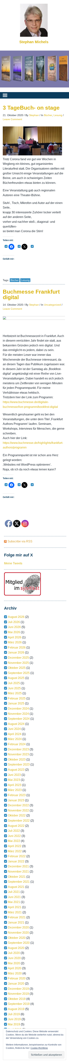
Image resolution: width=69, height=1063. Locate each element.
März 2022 (15, 851)
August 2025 (16, 678)
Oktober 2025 (17, 667)
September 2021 (19, 881)
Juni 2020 (14, 958)
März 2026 (15, 642)
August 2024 (16, 723)
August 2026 (16, 616)
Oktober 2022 (17, 815)
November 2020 (18, 932)
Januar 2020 (16, 983)
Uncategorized (52, 304)
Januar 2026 (16, 652)
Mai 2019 (14, 1024)
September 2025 (19, 673)
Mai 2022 (14, 840)
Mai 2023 (14, 779)
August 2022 (16, 825)
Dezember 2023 (18, 749)
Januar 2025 (16, 703)
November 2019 (18, 993)
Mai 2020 (14, 963)
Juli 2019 (14, 1014)
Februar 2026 (17, 647)
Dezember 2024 (18, 708)
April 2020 (14, 968)
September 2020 (19, 942)
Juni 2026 (14, 627)
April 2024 (14, 734)
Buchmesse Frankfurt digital (31, 294)
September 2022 (19, 820)
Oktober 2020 (17, 937)
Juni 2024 (14, 728)
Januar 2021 (16, 922)
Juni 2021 (14, 897)
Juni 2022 (14, 835)
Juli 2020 (14, 952)
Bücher (48, 115)
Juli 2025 (14, 683)
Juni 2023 (14, 774)
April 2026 (14, 637)
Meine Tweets (13, 563)
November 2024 (18, 713)
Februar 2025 (17, 698)
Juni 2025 (14, 688)
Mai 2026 (14, 632)
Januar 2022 (16, 861)
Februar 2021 (17, 917)
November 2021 (18, 871)
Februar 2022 (17, 856)
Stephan (34, 115)
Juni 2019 (14, 1019)
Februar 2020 (17, 978)
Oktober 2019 (17, 998)
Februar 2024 (17, 744)
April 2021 (14, 907)
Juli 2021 (14, 891)
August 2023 (16, 769)
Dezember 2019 (18, 988)
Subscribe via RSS (20, 541)
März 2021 (15, 912)
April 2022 (14, 846)
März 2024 (15, 739)
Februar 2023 (17, 795)
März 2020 (15, 973)
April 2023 (14, 785)
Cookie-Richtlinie (39, 1048)
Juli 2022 (14, 830)
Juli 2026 (14, 622)
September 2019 (19, 1003)
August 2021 (16, 886)
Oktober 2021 (17, 876)
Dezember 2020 (18, 927)
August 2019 (16, 1009)
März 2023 (15, 790)
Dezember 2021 (18, 866)
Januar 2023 (16, 800)
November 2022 (18, 810)
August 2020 (16, 948)
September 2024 (19, 718)
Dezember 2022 (18, 805)
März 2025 (15, 693)
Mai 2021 (14, 902)
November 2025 (18, 662)
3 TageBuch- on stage (31, 108)
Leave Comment (12, 119)
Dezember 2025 (18, 657)
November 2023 (18, 754)
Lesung (58, 115)
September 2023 (19, 764)
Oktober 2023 (17, 759)
